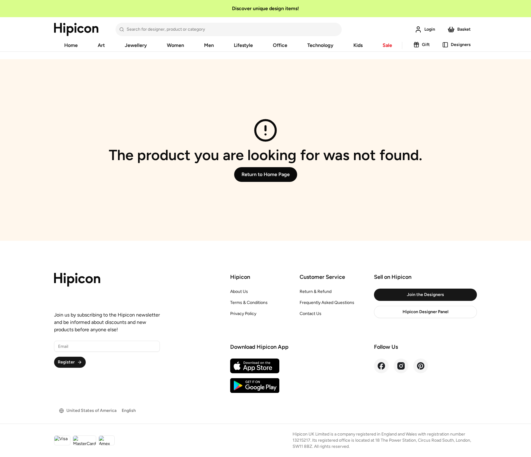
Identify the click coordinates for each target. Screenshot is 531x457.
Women (175, 45)
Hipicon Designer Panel (425, 311)
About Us (239, 291)
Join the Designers (425, 294)
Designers (461, 44)
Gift (426, 44)
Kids (358, 45)
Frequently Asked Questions (327, 302)
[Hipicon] (76, 29)
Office (280, 45)
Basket (464, 29)
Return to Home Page (266, 174)
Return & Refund (316, 291)
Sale (387, 45)
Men (209, 45)
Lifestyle (243, 45)
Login (429, 29)
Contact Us (310, 313)
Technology (320, 45)
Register (66, 362)
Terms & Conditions (249, 302)
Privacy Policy (243, 313)
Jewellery (136, 45)
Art (101, 45)
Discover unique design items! (265, 8)
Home (71, 45)
